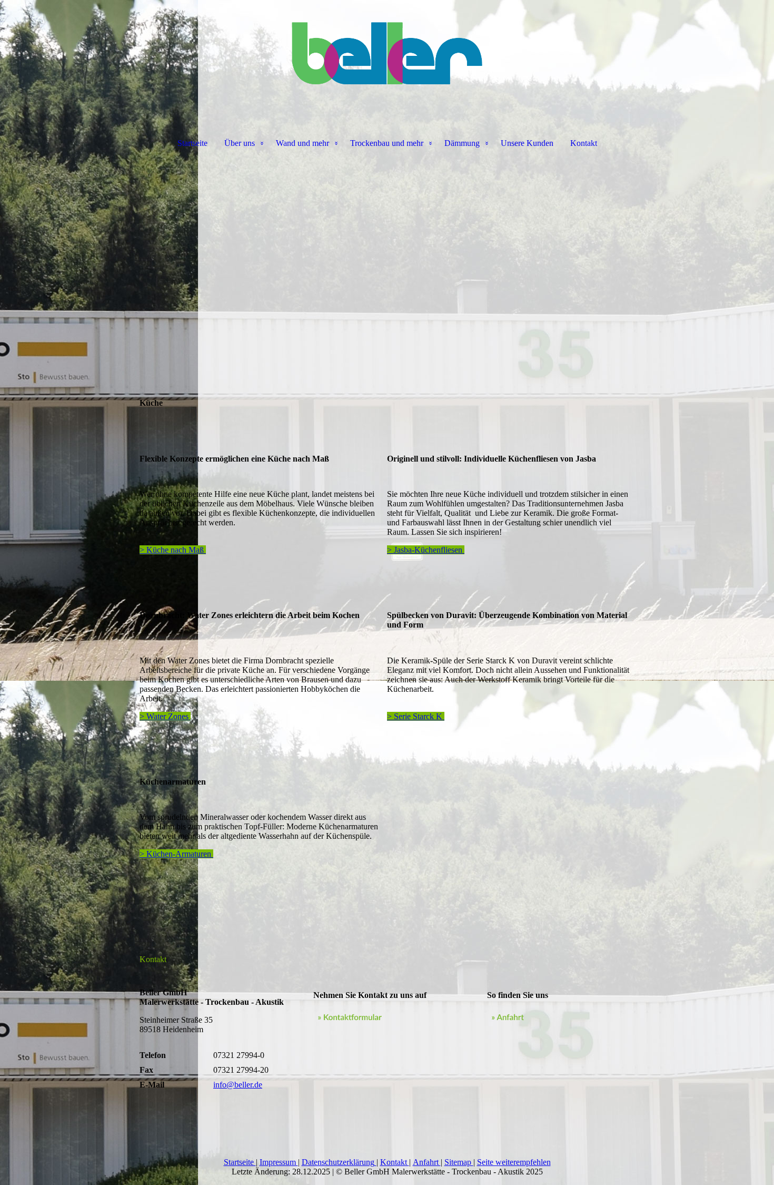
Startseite (192, 143)
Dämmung (462, 143)
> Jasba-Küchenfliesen (425, 549)
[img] (387, 52)
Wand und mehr (302, 143)
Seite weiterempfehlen (514, 1162)
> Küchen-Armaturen (176, 853)
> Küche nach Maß (173, 549)
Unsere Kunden (527, 143)
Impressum (279, 1162)
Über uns (239, 143)
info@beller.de (237, 1084)
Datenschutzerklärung (338, 1162)
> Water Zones (165, 716)
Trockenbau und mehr (386, 143)
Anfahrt (427, 1162)
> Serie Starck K (415, 716)
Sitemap (458, 1162)
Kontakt (583, 143)
